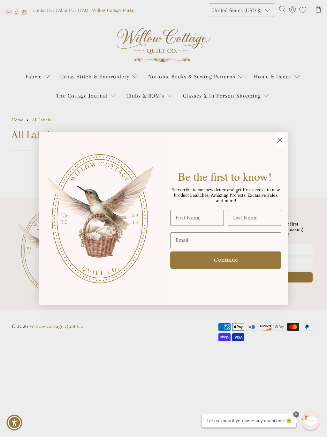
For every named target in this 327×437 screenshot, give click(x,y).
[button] (310, 420)
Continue (226, 260)
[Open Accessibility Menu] (14, 423)
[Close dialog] (279, 140)
